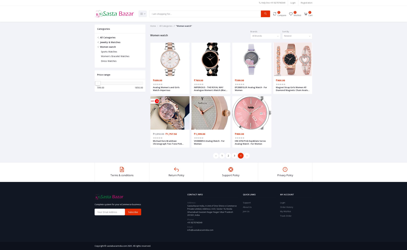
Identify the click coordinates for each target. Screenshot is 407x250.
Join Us (246, 211)
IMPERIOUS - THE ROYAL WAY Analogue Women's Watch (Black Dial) (210, 89)
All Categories (107, 37)
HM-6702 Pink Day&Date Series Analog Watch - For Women (250, 142)
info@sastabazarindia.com (200, 230)
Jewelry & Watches (109, 42)
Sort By (285, 31)
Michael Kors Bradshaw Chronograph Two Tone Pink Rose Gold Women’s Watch (167, 142)
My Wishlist (285, 211)
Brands (253, 31)
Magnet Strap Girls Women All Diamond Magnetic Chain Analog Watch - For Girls (292, 89)
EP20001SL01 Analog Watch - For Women (251, 89)
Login (293, 2)
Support (247, 202)
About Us (247, 207)
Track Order (286, 215)
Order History (286, 207)
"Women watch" (184, 25)
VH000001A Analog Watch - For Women (209, 142)
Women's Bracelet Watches (115, 56)
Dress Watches (109, 60)
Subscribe (133, 212)
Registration (306, 2)
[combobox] (265, 36)
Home (153, 25)
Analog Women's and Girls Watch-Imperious (166, 89)
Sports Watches (109, 51)
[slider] (98, 83)
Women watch (107, 46)
